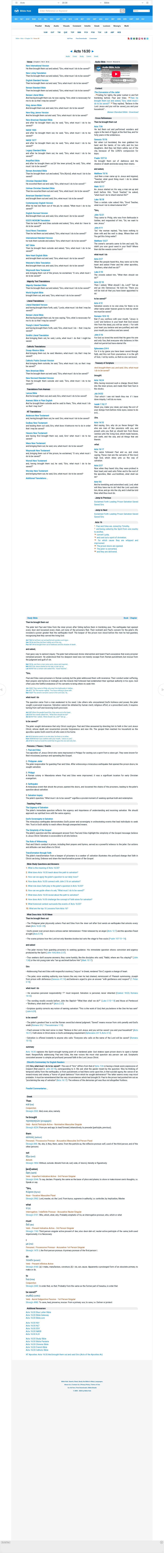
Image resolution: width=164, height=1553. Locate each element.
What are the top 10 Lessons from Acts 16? (48, 908)
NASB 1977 (31, 140)
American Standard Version (38, 195)
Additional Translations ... (37, 478)
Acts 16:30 (31, 1052)
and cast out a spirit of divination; (111, 537)
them (104, 101)
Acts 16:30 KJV (33, 1334)
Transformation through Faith (38, 853)
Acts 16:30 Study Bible (36, 1338)
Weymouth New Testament (38, 270)
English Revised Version (37, 213)
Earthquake (33, 784)
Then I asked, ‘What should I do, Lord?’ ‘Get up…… (47, 717)
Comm (89, 56)
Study (81, 56)
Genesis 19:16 (100, 139)
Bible (17, 38)
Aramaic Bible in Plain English (39, 400)
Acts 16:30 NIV (32, 1323)
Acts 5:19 (38, 934)
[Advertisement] (82, 598)
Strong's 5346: (32, 1179)
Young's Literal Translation (37, 325)
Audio (67, 56)
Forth (106, 501)
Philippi (31, 772)
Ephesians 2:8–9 (93, 1033)
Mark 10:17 (99, 186)
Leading (112, 501)
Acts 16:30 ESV (33, 1328)
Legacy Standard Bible (36, 150)
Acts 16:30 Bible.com (35, 1318)
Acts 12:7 (112, 931)
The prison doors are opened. (110, 546)
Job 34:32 (98, 393)
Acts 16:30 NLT (32, 1325)
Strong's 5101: (32, 1215)
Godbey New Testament (36, 423)
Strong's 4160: (32, 1267)
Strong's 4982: (32, 1302)
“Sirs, (124, 101)
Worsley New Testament (37, 471)
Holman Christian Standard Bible (40, 188)
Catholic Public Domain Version (40, 360)
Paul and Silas (34, 750)
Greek (96, 56)
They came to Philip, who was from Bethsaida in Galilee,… (50, 688)
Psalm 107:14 (100, 158)
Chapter (133, 618)
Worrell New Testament (36, 461)
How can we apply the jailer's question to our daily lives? (53, 877)
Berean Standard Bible (36, 88)
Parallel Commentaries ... (37, 1088)
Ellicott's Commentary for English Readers (45, 1062)
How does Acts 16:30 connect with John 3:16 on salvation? (54, 881)
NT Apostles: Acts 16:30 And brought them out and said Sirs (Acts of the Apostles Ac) (64, 1354)
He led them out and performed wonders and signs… (47, 640)
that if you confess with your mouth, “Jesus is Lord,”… (49, 739)
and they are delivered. (107, 551)
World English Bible (34, 292)
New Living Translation (36, 73)
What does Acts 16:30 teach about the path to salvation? (53, 872)
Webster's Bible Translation (38, 263)
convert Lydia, (103, 534)
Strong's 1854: (32, 1163)
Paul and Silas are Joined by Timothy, (112, 526)
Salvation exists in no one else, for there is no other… (48, 736)
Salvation (128, 501)
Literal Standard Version (36, 305)
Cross (74, 56)
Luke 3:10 (98, 272)
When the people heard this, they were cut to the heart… (49, 712)
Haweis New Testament (36, 433)
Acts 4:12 (98, 303)
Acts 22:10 (99, 282)
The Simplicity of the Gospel (38, 830)
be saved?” (105, 103)
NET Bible (30, 245)
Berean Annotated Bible (36, 171)
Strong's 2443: (32, 1286)
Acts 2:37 (98, 259)
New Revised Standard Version (40, 378)
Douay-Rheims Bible (35, 350)
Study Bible (32, 618)
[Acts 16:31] (161, 695)
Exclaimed (98, 501)
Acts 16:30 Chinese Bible (37, 1344)
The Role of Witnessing (36, 841)
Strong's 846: (32, 1144)
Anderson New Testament (37, 415)
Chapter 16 (28, 38)
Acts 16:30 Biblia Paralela (37, 1341)
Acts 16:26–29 (38, 926)
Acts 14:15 (99, 422)
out (108, 101)
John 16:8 (51, 952)
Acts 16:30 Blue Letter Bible (38, 1312)
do (95, 103)
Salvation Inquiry (35, 795)
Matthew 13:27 (100, 241)
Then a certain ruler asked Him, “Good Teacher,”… (47, 669)
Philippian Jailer (35, 761)
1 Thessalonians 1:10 (52, 1025)
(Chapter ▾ (37, 62)
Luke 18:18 (99, 199)
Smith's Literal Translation (37, 335)
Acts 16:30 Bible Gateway (37, 1315)
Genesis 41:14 (58, 979)
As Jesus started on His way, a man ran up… (45, 666)
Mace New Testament (35, 443)
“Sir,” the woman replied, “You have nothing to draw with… (49, 690)
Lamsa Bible (31, 393)
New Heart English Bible (37, 255)
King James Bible (34, 105)
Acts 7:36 (98, 126)
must (134, 101)
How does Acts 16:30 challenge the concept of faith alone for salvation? (60, 899)
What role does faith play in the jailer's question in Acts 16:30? (55, 886)
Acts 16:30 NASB (33, 1331)
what (129, 101)
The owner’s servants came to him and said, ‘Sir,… (47, 693)
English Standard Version (37, 80)
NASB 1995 (31, 130)
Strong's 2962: (32, 1198)
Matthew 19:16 (100, 173)
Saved (135, 501)
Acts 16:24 (99, 380)
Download (133, 112)
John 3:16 (98, 335)
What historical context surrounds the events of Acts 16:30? (54, 904)
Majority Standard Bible (36, 285)
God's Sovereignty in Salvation (39, 819)
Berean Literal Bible (34, 95)
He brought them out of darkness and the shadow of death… (51, 644)
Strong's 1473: (32, 1250)
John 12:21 (99, 215)
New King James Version (37, 112)
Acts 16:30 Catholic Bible (37, 1350)
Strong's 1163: (32, 1231)
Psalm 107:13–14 (117, 939)
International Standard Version (39, 238)
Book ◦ (127, 618)
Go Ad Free (6, 1542)
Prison (120, 501)
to (98, 103)
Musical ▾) (116, 62)
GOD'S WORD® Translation (38, 220)
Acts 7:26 (99, 1066)
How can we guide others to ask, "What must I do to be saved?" (56, 890)
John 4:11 (98, 228)
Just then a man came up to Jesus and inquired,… (47, 664)
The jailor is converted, (107, 549)
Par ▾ (43, 62)
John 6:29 (31, 1011)
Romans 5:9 (37, 1025)
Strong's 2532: (32, 1111)
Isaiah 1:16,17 (100, 404)
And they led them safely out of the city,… (44, 642)
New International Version (37, 66)
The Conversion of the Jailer (107, 92)
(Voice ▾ (109, 62)
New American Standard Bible (39, 120)
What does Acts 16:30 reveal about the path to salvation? (53, 895)
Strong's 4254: (32, 1127)
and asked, (116, 101)
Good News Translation (36, 230)
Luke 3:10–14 (108, 1001)
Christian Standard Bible (36, 181)
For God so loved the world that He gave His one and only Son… (51, 741)
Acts (21, 38)
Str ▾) (47, 62)
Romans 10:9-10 (101, 316)
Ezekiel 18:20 (123, 993)
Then (132, 98)
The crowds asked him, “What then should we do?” (47, 715)
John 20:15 (51, 1069)
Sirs (102, 504)
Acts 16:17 (99, 449)
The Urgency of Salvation (37, 807)
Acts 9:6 (97, 482)
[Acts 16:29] (3, 695)
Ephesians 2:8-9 (101, 348)
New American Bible (35, 371)
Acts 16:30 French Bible (36, 1347)
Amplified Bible (33, 160)
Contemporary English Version (39, 203)
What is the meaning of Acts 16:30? (44, 868)
